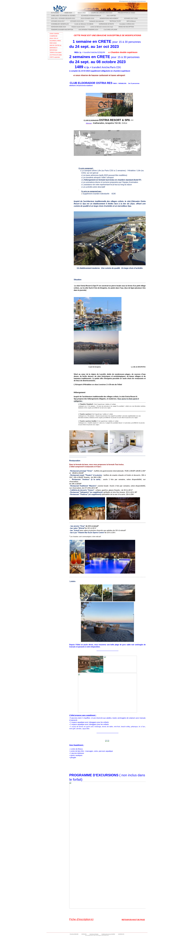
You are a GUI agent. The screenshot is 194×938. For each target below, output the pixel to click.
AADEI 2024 (68, 13)
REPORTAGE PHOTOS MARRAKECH (53, 50)
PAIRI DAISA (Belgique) (53, 43)
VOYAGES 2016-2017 (58, 21)
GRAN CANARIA (54, 33)
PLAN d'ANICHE (74, 934)
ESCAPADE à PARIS (55, 40)
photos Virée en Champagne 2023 (54, 39)
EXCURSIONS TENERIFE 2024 (88, 29)
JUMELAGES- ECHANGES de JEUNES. (63, 15)
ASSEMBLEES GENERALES (60, 24)
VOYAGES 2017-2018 (131, 18)
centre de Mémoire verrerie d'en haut (101, 27)
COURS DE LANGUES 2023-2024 (101, 13)
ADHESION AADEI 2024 (58, 27)
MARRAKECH (53, 47)
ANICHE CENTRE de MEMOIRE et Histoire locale (55, 46)
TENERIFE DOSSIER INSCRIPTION (62, 29)
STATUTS (84, 934)
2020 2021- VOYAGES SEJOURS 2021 (63, 18)
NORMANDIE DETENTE (106, 24)
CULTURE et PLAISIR (110, 29)
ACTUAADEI (55, 13)
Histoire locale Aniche (78, 27)
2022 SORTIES (111, 15)
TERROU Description (55, 52)
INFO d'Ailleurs (131, 21)
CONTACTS (121, 934)
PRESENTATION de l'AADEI (126, 13)
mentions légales (94, 934)
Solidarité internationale (96, 21)
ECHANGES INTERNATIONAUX (91, 15)
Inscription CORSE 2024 (126, 24)
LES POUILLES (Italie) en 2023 (56, 55)
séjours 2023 (82, 13)
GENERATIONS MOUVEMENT (109, 18)
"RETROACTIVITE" (115, 21)
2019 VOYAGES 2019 (87, 18)
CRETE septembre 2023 (55, 57)
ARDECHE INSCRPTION (126, 27)
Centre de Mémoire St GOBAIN (83, 24)
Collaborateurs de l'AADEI (108, 934)
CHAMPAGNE (53, 36)
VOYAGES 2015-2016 (77, 21)
